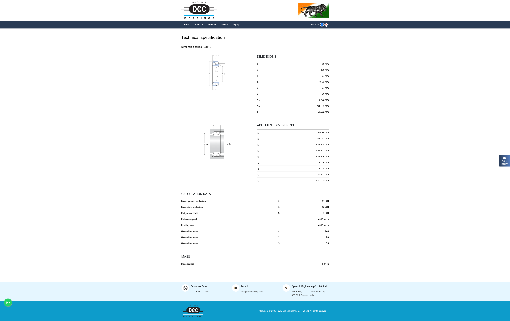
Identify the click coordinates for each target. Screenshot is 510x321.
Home (186, 24)
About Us (198, 24)
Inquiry (236, 24)
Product (212, 24)
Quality (224, 24)
